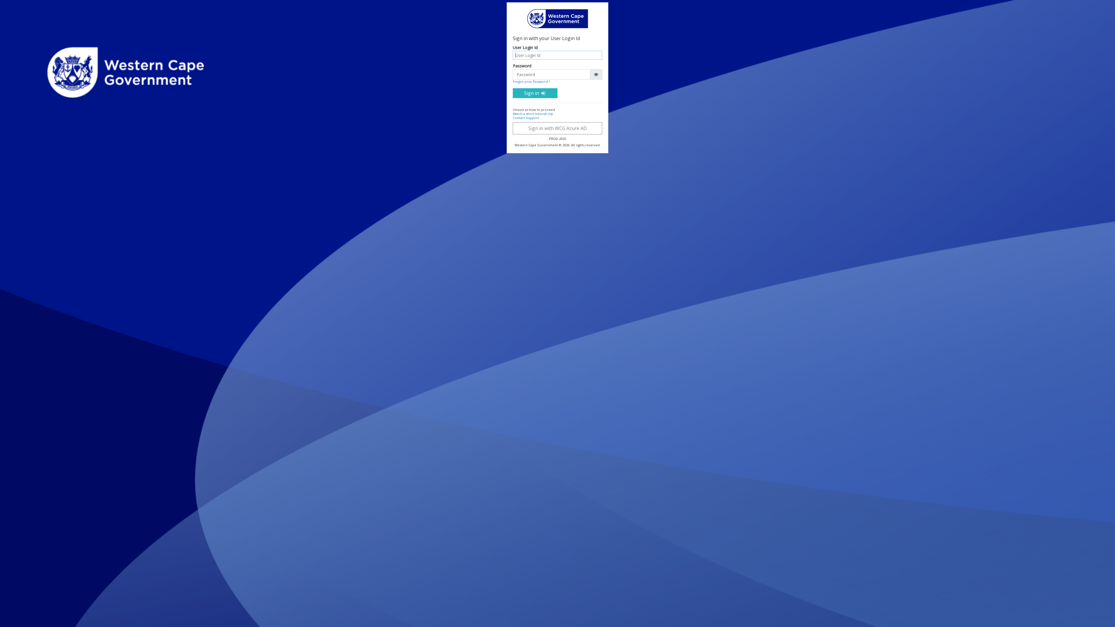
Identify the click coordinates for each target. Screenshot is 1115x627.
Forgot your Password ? (531, 81)
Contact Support (526, 118)
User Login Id (525, 47)
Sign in (532, 93)
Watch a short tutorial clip (533, 113)
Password (522, 66)
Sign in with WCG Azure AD (557, 128)
